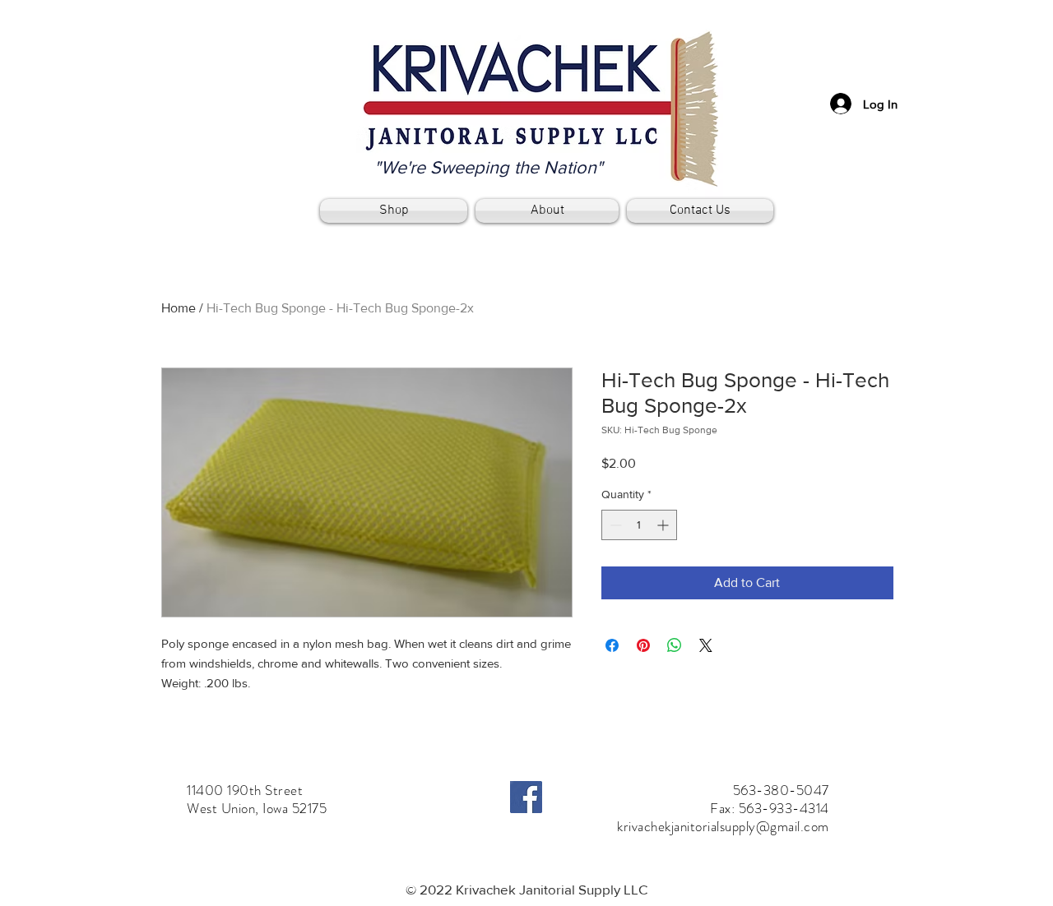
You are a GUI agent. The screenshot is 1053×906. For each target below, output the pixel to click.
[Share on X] (706, 645)
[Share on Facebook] (612, 645)
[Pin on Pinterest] (643, 645)
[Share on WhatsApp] (674, 645)
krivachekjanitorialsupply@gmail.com (723, 826)
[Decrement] (614, 525)
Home (178, 308)
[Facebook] (526, 797)
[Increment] (664, 525)
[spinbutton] (639, 525)
